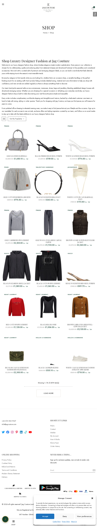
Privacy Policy (66, 522)
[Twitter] (3, 432)
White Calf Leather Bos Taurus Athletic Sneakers (80, 369)
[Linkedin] (21, 432)
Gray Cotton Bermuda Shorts (16, 197)
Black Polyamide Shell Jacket (16, 284)
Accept (45, 516)
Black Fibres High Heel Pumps (48, 156)
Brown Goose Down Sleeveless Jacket (80, 241)
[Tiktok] (25, 432)
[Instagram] (12, 432)
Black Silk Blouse (48, 325)
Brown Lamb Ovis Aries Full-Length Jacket (80, 326)
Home (45, 32)
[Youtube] (30, 432)
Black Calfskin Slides (48, 368)
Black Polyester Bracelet (48, 197)
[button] (92, 498)
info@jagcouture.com (9, 424)
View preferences (84, 516)
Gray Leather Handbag (17, 156)
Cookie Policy (57, 522)
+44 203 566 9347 (9, 421)
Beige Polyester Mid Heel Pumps (80, 284)
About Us (74, 522)
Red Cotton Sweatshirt (17, 325)
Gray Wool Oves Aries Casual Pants (48, 241)
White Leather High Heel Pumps (80, 156)
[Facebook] (7, 432)
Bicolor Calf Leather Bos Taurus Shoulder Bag (17, 369)
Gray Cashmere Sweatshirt (16, 240)
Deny (65, 516)
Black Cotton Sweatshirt (48, 284)
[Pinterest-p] (16, 432)
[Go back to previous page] (5, 519)
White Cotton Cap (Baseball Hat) (80, 198)
